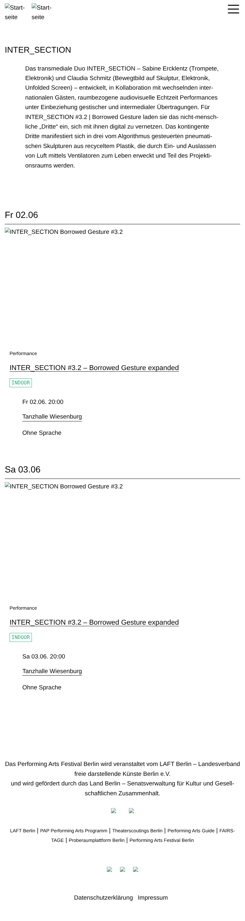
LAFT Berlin (22, 831)
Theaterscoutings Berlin (137, 831)
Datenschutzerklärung (103, 898)
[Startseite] (30, 11)
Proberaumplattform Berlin (96, 840)
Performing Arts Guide (191, 831)
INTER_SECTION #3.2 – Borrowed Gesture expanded (94, 368)
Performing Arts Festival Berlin (162, 840)
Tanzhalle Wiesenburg (52, 416)
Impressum (153, 898)
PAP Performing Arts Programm (73, 831)
